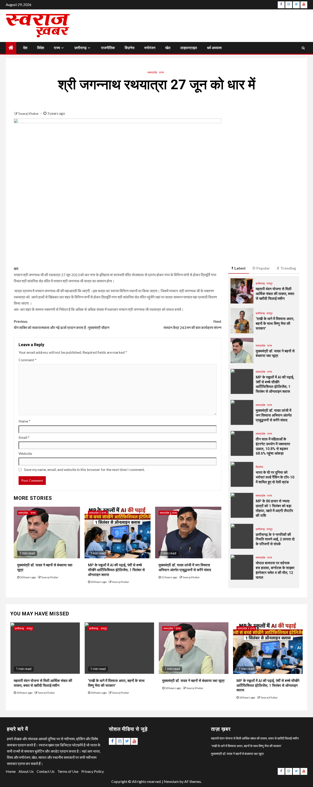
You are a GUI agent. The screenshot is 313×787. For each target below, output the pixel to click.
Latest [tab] (240, 268)
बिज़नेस (130, 48)
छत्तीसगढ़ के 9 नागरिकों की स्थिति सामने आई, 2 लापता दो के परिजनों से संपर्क (275, 539)
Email (24, 437)
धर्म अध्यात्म (214, 48)
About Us (26, 771)
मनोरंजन (149, 48)
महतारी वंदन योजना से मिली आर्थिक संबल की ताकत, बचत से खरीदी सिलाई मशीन (275, 294)
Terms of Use (68, 771)
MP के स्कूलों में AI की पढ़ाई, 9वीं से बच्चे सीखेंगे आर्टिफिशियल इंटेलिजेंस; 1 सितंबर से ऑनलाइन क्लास (116, 570)
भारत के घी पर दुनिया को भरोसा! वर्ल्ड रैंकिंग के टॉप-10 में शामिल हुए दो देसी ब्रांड (275, 477)
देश (25, 48)
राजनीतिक (108, 48)
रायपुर (269, 283)
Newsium (171, 781)
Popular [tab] (263, 268)
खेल (167, 48)
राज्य (57, 48)
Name (24, 421)
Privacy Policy (92, 771)
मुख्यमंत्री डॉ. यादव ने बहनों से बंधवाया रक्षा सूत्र (275, 353)
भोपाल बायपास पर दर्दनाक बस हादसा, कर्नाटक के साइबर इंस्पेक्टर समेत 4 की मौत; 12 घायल (275, 570)
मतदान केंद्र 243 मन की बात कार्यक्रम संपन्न (192, 324)
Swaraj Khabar (28, 113)
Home (11, 771)
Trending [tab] (288, 268)
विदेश (40, 48)
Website (25, 453)
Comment (27, 360)
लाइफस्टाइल (188, 48)
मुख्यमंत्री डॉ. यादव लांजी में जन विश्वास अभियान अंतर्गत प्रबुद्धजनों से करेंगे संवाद (274, 415)
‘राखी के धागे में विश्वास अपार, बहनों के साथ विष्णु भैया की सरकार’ (275, 324)
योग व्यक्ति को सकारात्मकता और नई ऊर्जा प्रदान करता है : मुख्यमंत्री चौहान (61, 324)
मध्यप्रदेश (152, 72)
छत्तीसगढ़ (80, 48)
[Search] (303, 47)
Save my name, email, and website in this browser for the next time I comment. (84, 469)
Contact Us (46, 771)
